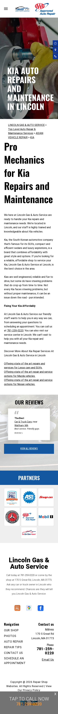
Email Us (48, 659)
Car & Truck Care (23, 421)
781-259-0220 (15, 330)
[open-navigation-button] (6, 9)
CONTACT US (13, 653)
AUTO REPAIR (13, 641)
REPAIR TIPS (13, 647)
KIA (32, 137)
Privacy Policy (31, 690)
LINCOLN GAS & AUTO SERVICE (26, 125)
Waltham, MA (21, 425)
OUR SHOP (11, 630)
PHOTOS (10, 636)
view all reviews (29, 448)
